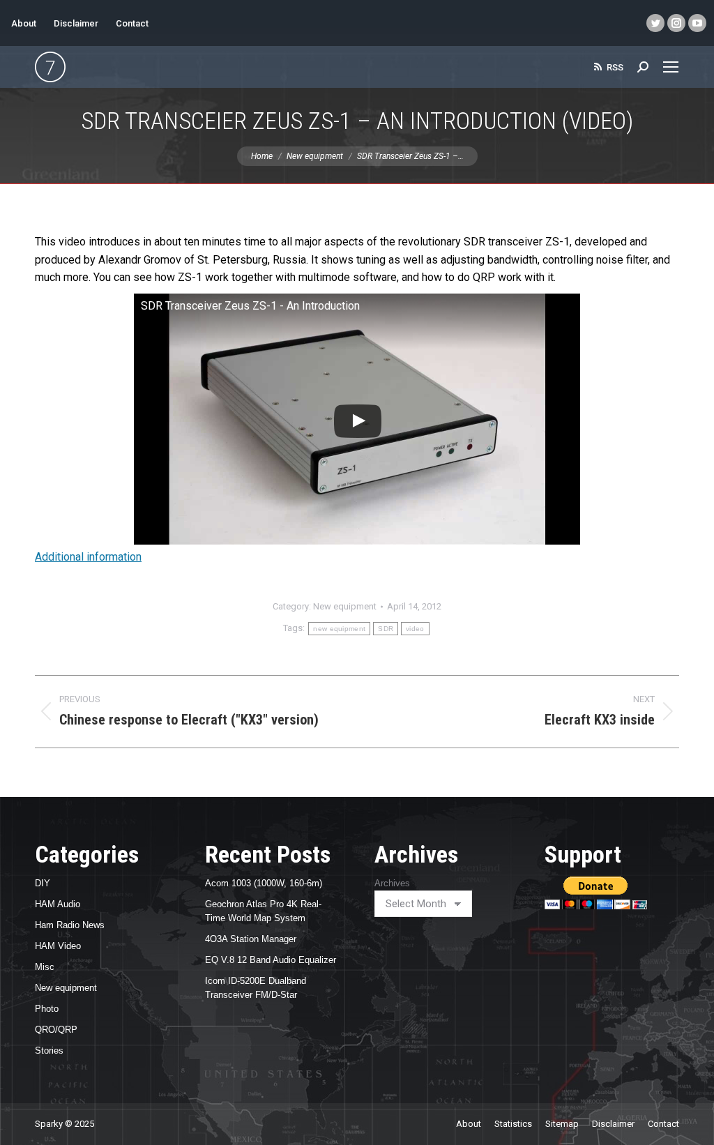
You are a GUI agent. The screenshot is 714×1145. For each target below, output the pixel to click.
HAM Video (58, 946)
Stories (49, 1050)
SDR (385, 628)
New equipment (345, 606)
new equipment (339, 628)
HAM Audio (57, 904)
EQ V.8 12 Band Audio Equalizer (270, 960)
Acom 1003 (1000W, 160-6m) (263, 883)
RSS (615, 67)
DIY (42, 883)
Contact (132, 23)
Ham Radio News (70, 925)
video (415, 628)
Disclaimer (76, 23)
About (23, 23)
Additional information (88, 556)
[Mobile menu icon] (670, 67)
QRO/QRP (56, 1029)
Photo (47, 1008)
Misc (44, 967)
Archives (392, 883)
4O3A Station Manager (250, 939)
